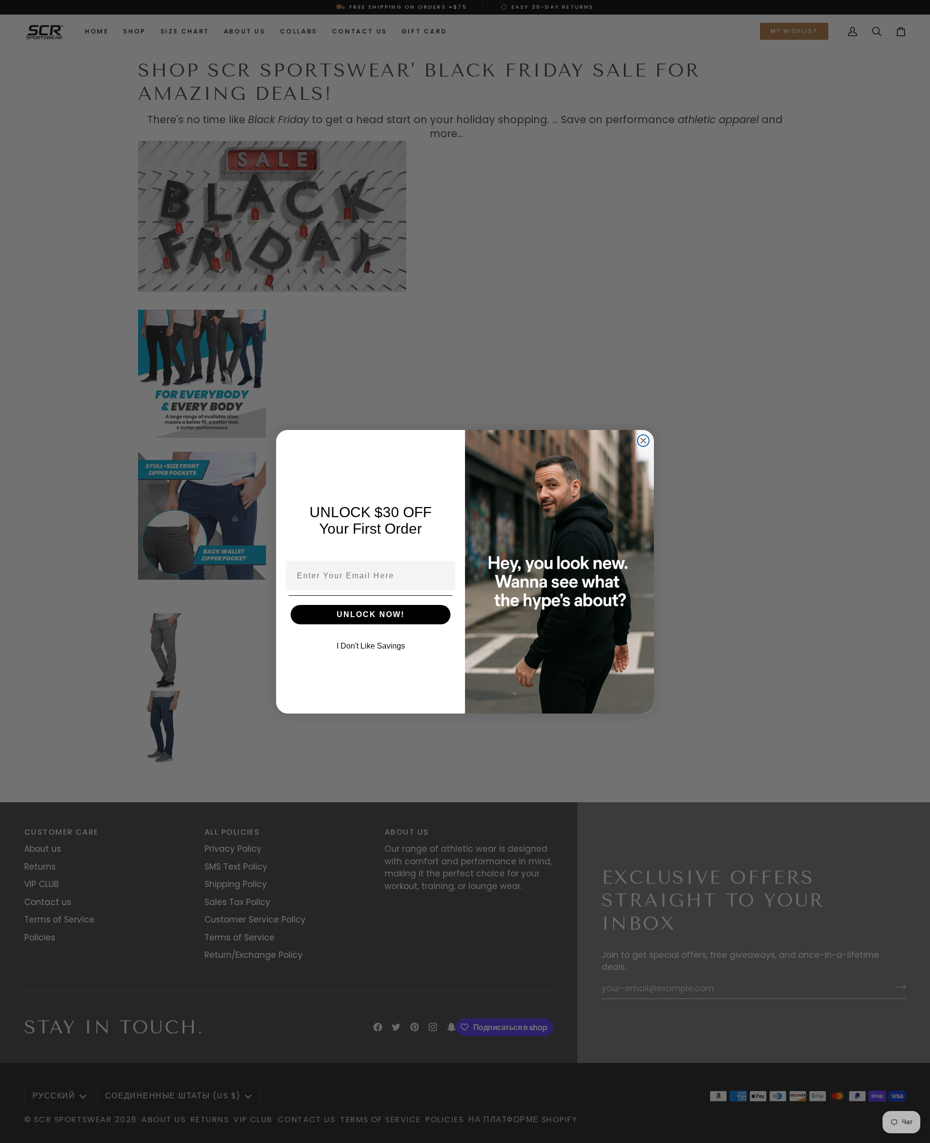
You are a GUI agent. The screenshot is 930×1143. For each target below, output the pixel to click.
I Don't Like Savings (371, 646)
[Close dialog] (643, 440)
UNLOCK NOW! (370, 614)
